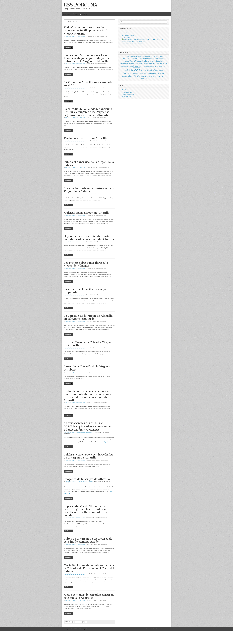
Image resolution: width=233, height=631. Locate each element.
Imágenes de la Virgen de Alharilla (87, 479)
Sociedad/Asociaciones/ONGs (151, 76)
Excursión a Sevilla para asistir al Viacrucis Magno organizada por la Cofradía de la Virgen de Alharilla (86, 58)
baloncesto (134, 58)
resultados (141, 73)
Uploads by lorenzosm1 (129, 46)
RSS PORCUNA (80, 5)
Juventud (145, 66)
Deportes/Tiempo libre (129, 63)
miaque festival (152, 66)
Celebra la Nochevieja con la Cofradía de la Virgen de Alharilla (88, 456)
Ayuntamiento (126, 58)
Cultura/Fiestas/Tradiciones (140, 61)
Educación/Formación (157, 63)
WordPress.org (126, 96)
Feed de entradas (127, 92)
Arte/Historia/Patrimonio (142, 56)
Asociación (151, 56)
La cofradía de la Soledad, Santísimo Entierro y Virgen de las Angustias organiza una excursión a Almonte (88, 112)
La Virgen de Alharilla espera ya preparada (85, 291)
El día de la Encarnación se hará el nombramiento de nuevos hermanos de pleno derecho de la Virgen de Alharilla (87, 395)
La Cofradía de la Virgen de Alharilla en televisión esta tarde (88, 317)
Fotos (123, 66)
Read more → (68, 47)
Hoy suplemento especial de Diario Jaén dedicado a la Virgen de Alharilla (89, 238)
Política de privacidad (80, 14)
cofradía (146, 58)
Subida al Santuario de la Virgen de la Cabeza (89, 163)
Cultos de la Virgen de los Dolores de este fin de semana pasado (88, 540)
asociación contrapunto (128, 33)
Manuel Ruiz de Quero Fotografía (153, 39)
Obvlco (138, 69)
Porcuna (127, 73)
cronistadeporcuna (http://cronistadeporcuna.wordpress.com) (79, 432)
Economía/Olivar (142, 63)
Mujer (157, 66)
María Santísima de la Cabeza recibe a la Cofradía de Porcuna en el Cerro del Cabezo (89, 568)
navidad (164, 66)
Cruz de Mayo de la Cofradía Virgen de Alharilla (87, 344)
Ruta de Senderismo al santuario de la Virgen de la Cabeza (89, 190)
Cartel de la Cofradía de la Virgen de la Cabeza (88, 368)
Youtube (144, 78)
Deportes (159, 61)
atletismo (156, 56)
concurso (151, 58)
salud (145, 73)
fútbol (126, 66)
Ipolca (136, 66)
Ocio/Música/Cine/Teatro (150, 70)
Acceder (124, 90)
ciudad (139, 58)
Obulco (129, 69)
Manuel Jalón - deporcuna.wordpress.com (75, 36)
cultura (127, 61)
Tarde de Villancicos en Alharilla (85, 138)
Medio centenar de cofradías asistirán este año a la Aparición (89, 596)
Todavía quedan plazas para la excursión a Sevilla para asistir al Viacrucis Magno (85, 30)
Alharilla (132, 56)
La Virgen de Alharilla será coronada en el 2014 (88, 84)
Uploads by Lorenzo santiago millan (132, 43)
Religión (135, 73)
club (142, 58)
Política (161, 70)
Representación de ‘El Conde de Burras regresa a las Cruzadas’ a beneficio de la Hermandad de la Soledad (85, 510)
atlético (161, 56)
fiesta (166, 63)
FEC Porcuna (126, 37)
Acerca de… (67, 14)
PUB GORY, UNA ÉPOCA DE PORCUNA (133, 41)
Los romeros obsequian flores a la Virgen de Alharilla (86, 264)
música (160, 66)
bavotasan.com (165, 629)
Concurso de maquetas (160, 58)
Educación (148, 63)
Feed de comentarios (128, 94)
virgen (163, 76)
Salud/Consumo (151, 73)
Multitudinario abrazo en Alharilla (86, 212)
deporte (154, 61)
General (131, 66)
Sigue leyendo (109, 442)
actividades (127, 56)
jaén (141, 66)
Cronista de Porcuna (128, 35)
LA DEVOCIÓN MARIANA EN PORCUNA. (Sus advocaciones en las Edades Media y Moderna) (87, 426)
